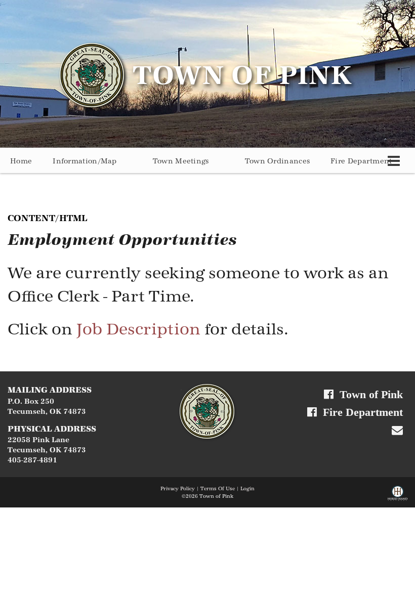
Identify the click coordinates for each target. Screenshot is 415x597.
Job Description (138, 328)
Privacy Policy (177, 489)
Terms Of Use (217, 489)
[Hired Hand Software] (397, 495)
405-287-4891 (32, 460)
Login (247, 489)
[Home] (207, 411)
